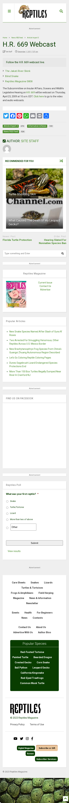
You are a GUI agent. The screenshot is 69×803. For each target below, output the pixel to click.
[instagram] (27, 738)
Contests (38, 617)
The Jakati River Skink (17, 71)
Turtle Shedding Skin (22, 194)
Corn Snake (43, 662)
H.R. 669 (30, 92)
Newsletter (32, 603)
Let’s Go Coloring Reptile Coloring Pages (30, 357)
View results (14, 551)
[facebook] (32, 738)
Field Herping (46, 593)
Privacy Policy (17, 724)
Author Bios (44, 632)
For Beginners (45, 612)
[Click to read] (34, 183)
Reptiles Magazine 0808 (18, 81)
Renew (30, 754)
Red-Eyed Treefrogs (32, 678)
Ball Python (21, 667)
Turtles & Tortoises (32, 587)
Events (15, 612)
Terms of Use (37, 724)
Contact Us (45, 286)
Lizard (13, 513)
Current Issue (45, 282)
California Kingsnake (32, 672)
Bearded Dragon (42, 657)
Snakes (35, 582)
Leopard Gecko (41, 667)
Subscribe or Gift (47, 748)
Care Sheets (18, 582)
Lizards (48, 582)
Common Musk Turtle (32, 683)
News (24, 617)
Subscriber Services (46, 759)
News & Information (40, 598)
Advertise (45, 289)
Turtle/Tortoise (17, 507)
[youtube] (15, 738)
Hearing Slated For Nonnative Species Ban (52, 241)
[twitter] (21, 738)
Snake (13, 501)
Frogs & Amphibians (22, 593)
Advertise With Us (23, 632)
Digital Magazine (26, 748)
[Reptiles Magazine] (31, 20)
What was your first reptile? (22, 494)
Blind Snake (12, 76)
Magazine (18, 598)
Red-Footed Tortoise (32, 652)
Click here (39, 96)
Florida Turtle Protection (17, 239)
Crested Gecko (23, 662)
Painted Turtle (20, 657)
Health (28, 612)
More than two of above (21, 519)
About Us (41, 627)
